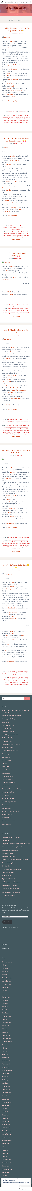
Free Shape (20, 111)
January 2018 (6, 1064)
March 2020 (5, 1013)
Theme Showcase (7, 814)
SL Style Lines (6, 805)
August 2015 (5, 1144)
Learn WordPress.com (8, 770)
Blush (12, 394)
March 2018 (5, 1058)
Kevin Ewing (5, 767)
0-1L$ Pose (10, 225)
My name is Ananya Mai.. (9, 879)
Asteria (9, 88)
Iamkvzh (4, 763)
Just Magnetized (14, 69)
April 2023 (5, 975)
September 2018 (7, 1042)
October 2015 (6, 1137)
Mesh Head (6, 120)
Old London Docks (7, 779)
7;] (8, 638)
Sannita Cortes (6, 876)
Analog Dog (9, 73)
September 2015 (7, 1141)
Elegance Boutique (16, 90)
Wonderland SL (6, 818)
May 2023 (5, 972)
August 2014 (5, 1172)
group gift (26, 111)
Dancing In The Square (8, 725)
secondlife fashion (25, 432)
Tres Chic (21, 209)
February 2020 (6, 1016)
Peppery (12, 352)
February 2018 (6, 1061)
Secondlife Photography (20, 434)
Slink (26, 122)
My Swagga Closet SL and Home (11, 869)
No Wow (9, 405)
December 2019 (6, 1023)
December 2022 (7, 978)
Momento (10, 95)
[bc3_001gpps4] (7, 574)
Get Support (6, 757)
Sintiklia (8, 190)
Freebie (26, 304)
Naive (7, 201)
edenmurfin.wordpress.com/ (10, 888)
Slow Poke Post (6, 808)
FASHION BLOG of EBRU (9, 885)
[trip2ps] (5, 459)
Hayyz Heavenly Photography (11, 893)
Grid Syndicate (6, 760)
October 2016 (6, 1099)
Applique (13, 86)
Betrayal (13, 207)
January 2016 (6, 1128)
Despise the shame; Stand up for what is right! (16, 844)
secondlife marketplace (19, 122)
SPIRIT (9, 292)
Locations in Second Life (19, 421)
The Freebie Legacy (16, 7)
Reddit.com (5, 786)
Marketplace (16, 113)
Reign (8, 519)
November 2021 (6, 984)
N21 (25, 655)
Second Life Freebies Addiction (11, 789)
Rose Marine (11, 508)
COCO (8, 614)
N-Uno (15, 277)
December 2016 (6, 1093)
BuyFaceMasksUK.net (8, 856)
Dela (7, 636)
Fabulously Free (7, 741)
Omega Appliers (14, 120)
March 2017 (5, 1083)
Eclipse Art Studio (11, 65)
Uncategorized (18, 674)
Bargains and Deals (12, 111)
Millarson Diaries (7, 853)
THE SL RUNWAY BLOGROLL (10, 811)
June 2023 (5, 968)
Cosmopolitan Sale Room (18, 390)
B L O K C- (11, 640)
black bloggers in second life (22, 115)
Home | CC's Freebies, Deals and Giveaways (15, 860)
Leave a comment (16, 125)
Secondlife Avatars (15, 432)
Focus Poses (10, 523)
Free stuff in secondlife (8, 312)
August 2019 (5, 1026)
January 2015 (6, 1156)
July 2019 (4, 1029)
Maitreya (9, 48)
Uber (12, 617)
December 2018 (6, 1039)
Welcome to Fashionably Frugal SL (12, 847)
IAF (9, 502)
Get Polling (5, 754)
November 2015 (6, 1134)
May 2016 (5, 1115)
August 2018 (5, 1045)
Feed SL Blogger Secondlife (10, 751)
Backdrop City (12, 101)
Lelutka (12, 348)
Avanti (11, 203)
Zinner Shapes (6, 824)
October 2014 (6, 1166)
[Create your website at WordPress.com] (16, 2)
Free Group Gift (19, 117)
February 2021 (6, 994)
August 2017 (5, 1074)
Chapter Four (6, 279)
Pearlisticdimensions (8, 783)
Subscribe (7, 922)
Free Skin (21, 304)
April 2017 (5, 1080)
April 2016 (5, 1118)
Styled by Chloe (6, 866)
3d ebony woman (15, 308)
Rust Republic (14, 388)
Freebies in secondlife (13, 119)
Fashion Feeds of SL (8, 748)
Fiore (12, 631)
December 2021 (6, 981)
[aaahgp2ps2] (6, 339)
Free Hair (26, 225)
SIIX (8, 644)
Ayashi (8, 379)
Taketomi (9, 606)
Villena (7, 386)
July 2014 (4, 1176)
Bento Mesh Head (11, 115)
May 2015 (5, 1153)
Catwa (12, 583)
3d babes (9, 232)
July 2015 (4, 1147)
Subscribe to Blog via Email (9, 905)
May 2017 (5, 1077)
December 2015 (6, 1131)
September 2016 (7, 1102)
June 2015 (5, 1150)
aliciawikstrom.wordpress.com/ (11, 882)
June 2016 (5, 1112)
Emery (9, 512)
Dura (7, 271)
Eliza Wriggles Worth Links (10, 735)
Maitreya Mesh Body (24, 119)
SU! (7, 186)
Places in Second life (23, 120)
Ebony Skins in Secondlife (23, 310)
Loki (6, 651)
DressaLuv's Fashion (8, 732)
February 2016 (6, 1125)
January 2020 (6, 1019)
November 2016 (6, 1096)
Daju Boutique (12, 608)
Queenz (10, 294)
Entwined (8, 500)
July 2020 (5, 1000)
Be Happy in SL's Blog (8, 719)
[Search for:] (16, 698)
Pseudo (9, 273)
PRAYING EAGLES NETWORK (11, 837)
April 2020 (5, 1010)
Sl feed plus (5, 795)
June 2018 (5, 1051)
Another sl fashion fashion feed (11, 716)
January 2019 (6, 1035)
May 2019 (5, 1032)
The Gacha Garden (16, 399)
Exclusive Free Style (8, 738)
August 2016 (5, 1105)
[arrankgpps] (6, 37)
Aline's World (6, 841)
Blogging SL (5, 722)
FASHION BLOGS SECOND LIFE (11, 744)
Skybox (18, 229)
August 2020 (6, 997)
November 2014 (6, 1163)
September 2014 (7, 1169)
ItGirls (12, 587)
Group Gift (5, 227)
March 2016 (5, 1121)
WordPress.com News (8, 821)
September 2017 (7, 1070)
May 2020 (5, 1007)
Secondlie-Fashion (8, 122)
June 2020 (5, 1003)
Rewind (13, 97)
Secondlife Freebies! (8, 792)
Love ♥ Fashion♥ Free (8, 896)
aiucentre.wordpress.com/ (10, 850)
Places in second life (24, 227)
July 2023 (4, 965)
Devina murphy (6, 728)
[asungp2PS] (6, 262)
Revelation (13, 619)
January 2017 (6, 1090)
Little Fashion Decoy (8, 872)
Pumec (8, 75)
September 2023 (7, 962)
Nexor (9, 194)
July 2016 (4, 1109)
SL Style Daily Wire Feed (9, 802)
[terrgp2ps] (6, 148)
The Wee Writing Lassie (9, 863)
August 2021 (5, 988)
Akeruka (12, 41)
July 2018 (4, 1048)
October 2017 (6, 1067)
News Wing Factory (8, 776)
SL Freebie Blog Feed (8, 799)
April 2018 (5, 1054)
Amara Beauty (14, 160)
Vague (12, 517)
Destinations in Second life (8, 117)
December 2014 (6, 1160)
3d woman (21, 425)
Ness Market (6, 773)
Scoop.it (14, 229)
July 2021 (4, 991)
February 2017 (6, 1086)
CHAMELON (10, 84)
